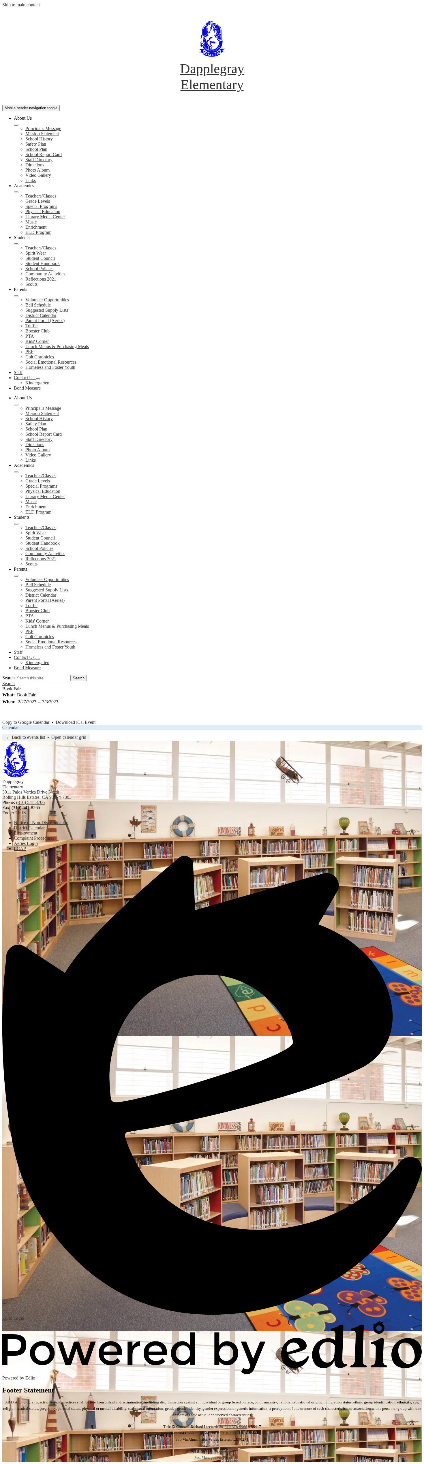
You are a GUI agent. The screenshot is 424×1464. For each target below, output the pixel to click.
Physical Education (42, 211)
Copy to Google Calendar (25, 722)
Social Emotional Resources (50, 362)
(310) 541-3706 (30, 802)
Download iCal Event (75, 722)
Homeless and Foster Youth (50, 367)
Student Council (40, 258)
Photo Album (37, 170)
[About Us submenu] (16, 125)
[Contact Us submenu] (37, 379)
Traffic (31, 325)
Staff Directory (38, 159)
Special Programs (41, 206)
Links (30, 180)
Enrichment (35, 227)
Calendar (10, 727)
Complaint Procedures (212, 1451)
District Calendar (40, 315)
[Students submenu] (16, 244)
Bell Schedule (38, 304)
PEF (29, 351)
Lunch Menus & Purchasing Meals (57, 346)
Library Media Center (45, 216)
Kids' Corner (37, 341)
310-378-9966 (236, 1426)
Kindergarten (37, 382)
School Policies (39, 268)
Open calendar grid (68, 737)
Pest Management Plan (212, 1457)
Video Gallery (38, 175)
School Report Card (43, 154)
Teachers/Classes (40, 195)
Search (8, 677)
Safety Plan (35, 144)
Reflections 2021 (40, 279)
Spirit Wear (35, 253)
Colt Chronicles (39, 356)
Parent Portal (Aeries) (45, 320)
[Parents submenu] (16, 296)
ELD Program (38, 232)
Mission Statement (42, 133)
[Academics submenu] (16, 192)
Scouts (31, 284)
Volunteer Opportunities (47, 299)
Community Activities (45, 273)
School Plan (36, 149)
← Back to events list (25, 737)
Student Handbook (42, 263)
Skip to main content (21, 4)
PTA (29, 336)
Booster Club (37, 330)
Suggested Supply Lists (46, 310)
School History (39, 138)
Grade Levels (37, 201)
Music (31, 221)
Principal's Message (43, 128)
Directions (34, 164)
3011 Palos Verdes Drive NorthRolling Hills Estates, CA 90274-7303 (37, 795)
